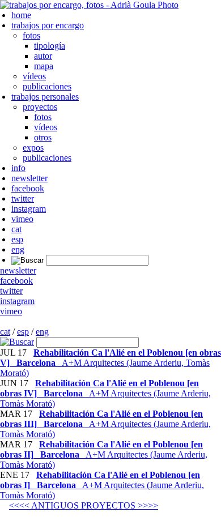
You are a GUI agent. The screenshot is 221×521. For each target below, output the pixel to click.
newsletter (29, 178)
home (21, 15)
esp (17, 239)
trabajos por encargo (47, 25)
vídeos (34, 76)
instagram (28, 208)
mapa (43, 66)
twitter (22, 198)
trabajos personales (45, 96)
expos (33, 147)
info (18, 168)
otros (43, 137)
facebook (27, 188)
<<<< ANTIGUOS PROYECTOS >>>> (83, 505)
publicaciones (47, 86)
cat (16, 229)
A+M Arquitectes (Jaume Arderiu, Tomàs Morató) (110, 363)
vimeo (22, 219)
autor (43, 56)
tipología (49, 45)
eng (17, 249)
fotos (31, 35)
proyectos (40, 107)
